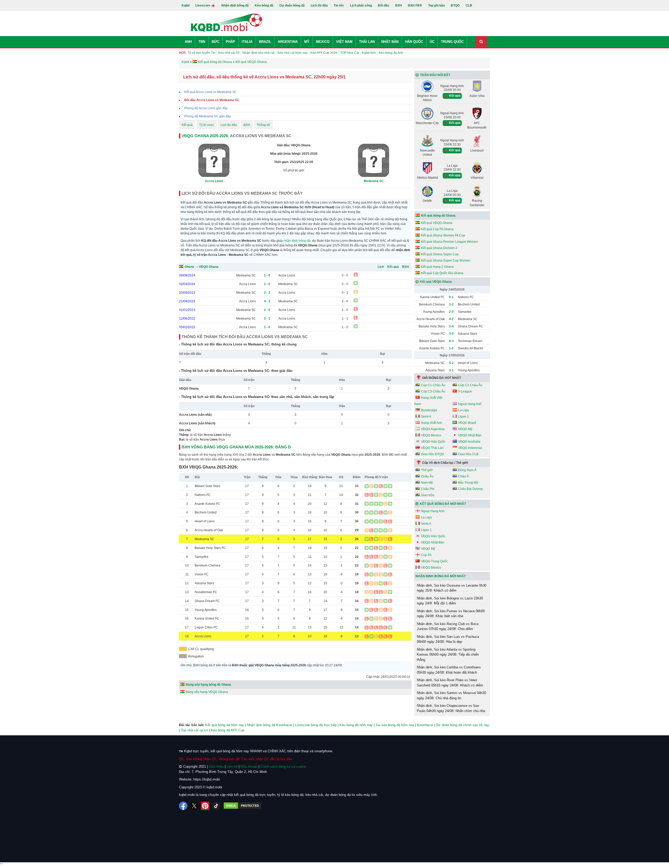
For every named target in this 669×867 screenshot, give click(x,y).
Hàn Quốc (414, 42)
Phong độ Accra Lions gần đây (206, 108)
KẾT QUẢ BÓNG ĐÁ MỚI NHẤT (443, 504)
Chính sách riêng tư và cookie (283, 766)
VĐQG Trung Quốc (434, 561)
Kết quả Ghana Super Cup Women (445, 260)
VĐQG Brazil (467, 423)
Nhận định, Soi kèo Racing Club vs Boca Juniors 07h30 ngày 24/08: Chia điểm (447, 626)
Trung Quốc (452, 42)
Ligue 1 (463, 416)
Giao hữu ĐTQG (432, 454)
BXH (398, 5)
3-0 (451, 334)
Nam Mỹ (427, 482)
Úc (432, 42)
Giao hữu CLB (468, 454)
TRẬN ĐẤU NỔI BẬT (435, 75)
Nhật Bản (390, 42)
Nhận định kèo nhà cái (259, 53)
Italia (247, 42)
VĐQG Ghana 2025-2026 (205, 136)
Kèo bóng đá (264, 5)
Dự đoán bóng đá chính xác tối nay (462, 725)
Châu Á (463, 476)
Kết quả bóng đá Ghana (438, 215)
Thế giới (427, 470)
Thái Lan (367, 42)
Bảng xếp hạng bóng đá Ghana (208, 684)
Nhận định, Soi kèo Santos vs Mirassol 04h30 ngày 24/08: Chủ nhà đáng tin (451, 695)
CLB (469, 5)
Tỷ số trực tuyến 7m (201, 53)
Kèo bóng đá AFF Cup (227, 730)
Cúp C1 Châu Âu (433, 385)
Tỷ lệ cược (206, 125)
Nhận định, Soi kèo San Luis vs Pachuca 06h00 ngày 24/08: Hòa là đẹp (448, 639)
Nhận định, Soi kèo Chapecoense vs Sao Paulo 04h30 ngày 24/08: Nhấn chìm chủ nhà (451, 708)
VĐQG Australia (469, 441)
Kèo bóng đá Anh (391, 53)
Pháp (230, 42)
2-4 (451, 326)
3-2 (451, 304)
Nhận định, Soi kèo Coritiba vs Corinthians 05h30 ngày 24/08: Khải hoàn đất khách (449, 669)
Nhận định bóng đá (235, 5)
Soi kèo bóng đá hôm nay (395, 725)
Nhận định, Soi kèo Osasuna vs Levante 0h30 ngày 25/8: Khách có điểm (451, 588)
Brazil (265, 42)
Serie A (426, 416)
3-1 (451, 370)
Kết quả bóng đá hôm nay (224, 725)
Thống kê (263, 125)
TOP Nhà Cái (349, 53)
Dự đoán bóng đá (292, 5)
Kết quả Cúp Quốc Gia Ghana (442, 273)
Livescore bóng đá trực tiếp (316, 725)
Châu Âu (427, 476)
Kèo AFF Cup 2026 (323, 53)
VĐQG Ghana (208, 267)
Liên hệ (232, 766)
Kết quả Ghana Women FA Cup (443, 235)
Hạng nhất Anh (431, 423)
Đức (215, 42)
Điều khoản (248, 766)
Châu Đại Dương (470, 489)
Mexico (323, 42)
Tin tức (339, 5)
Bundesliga (429, 410)
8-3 (451, 341)
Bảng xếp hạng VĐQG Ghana (207, 692)
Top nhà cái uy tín (194, 730)
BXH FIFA (415, 5)
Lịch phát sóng (361, 5)
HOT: (182, 53)
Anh (188, 42)
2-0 (451, 312)
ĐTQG (455, 5)
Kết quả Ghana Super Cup (440, 254)
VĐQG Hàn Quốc (433, 441)
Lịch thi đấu (319, 5)
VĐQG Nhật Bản (469, 435)
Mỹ (306, 42)
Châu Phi (427, 489)
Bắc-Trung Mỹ (468, 482)
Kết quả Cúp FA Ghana (437, 229)
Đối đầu (383, 5)
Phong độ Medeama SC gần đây (207, 116)
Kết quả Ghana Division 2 (439, 248)
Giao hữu (427, 495)
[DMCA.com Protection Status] (242, 806)
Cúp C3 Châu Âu (433, 391)
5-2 (451, 363)
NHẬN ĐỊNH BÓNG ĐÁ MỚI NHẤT (441, 576)
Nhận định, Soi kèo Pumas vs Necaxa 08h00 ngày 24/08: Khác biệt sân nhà (451, 613)
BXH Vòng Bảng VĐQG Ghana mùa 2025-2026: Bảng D (236, 447)
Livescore (203, 5)
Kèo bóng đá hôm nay (356, 725)
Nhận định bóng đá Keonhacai (269, 725)
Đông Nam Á (467, 470)
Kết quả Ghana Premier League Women (449, 242)
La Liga (463, 410)
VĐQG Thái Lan (432, 448)
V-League (465, 391)
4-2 (451, 319)
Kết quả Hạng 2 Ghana (437, 267)
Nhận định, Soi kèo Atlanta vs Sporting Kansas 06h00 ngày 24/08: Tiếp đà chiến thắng (448, 655)
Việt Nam (344, 42)
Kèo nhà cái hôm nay (293, 53)
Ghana (189, 267)
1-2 (451, 348)
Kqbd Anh (369, 53)
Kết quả (187, 125)
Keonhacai (425, 725)
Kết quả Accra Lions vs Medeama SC (210, 92)
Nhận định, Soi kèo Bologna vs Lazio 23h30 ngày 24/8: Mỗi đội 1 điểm (450, 600)
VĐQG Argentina (433, 429)
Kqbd (185, 5)
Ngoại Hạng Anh (470, 404)
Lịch (381, 267)
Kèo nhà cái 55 (229, 53)
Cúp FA (426, 555)
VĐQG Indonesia (470, 448)
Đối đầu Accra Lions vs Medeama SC (211, 100)
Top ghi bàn (436, 5)
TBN (201, 42)
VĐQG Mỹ (465, 429)
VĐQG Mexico (431, 435)
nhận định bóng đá (297, 240)
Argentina (288, 42)
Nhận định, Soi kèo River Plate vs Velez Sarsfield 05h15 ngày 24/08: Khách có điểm (450, 682)
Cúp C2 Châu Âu (470, 385)
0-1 (451, 297)
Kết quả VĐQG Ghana (436, 223)
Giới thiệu (216, 766)
